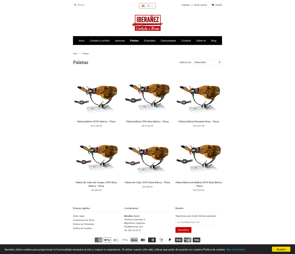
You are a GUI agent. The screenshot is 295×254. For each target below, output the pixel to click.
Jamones (120, 40)
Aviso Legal (78, 215)
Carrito (218, 4)
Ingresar (186, 4)
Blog (213, 40)
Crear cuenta (200, 4)
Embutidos (149, 40)
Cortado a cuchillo (100, 40)
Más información (236, 249)
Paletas (134, 40)
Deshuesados (168, 40)
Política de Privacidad (83, 224)
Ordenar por (185, 62)
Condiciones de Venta (83, 220)
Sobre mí (201, 40)
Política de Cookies (82, 228)
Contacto (186, 40)
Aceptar (281, 249)
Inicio (82, 40)
